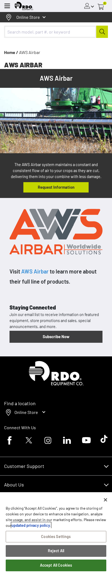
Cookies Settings (56, 536)
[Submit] (102, 32)
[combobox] (56, 32)
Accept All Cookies (56, 565)
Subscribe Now (56, 336)
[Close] (105, 500)
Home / (11, 52)
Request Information (56, 187)
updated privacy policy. (31, 525)
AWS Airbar (35, 271)
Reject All (56, 550)
